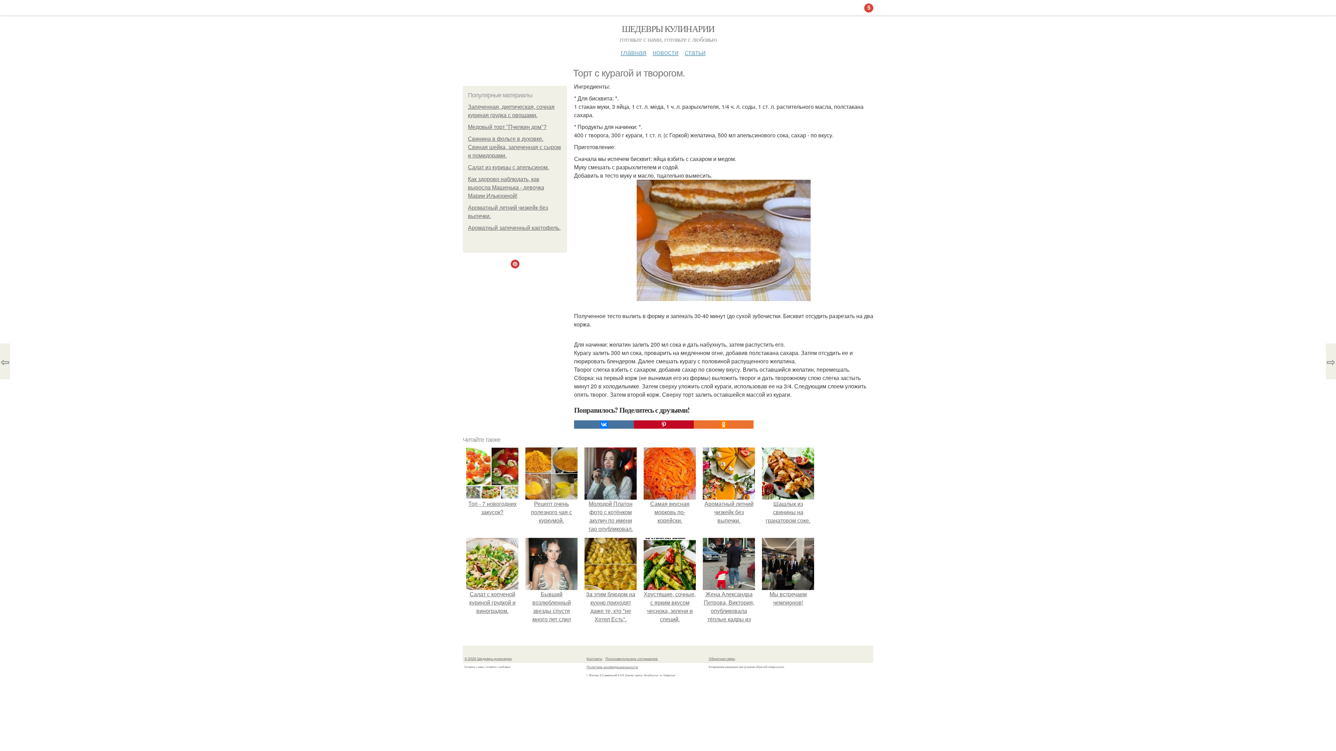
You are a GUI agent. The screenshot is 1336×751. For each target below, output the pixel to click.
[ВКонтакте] (604, 424)
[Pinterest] (664, 424)
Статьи (695, 52)
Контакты (594, 658)
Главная (633, 52)
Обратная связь (722, 658)
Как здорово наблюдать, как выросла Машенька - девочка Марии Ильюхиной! (506, 187)
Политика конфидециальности (612, 666)
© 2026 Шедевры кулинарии (488, 658)
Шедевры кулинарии (668, 28)
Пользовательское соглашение (631, 658)
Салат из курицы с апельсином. (508, 167)
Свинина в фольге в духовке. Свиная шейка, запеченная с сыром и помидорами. (514, 147)
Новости (665, 52)
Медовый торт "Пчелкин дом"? (507, 127)
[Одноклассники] (724, 424)
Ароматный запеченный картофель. (514, 228)
